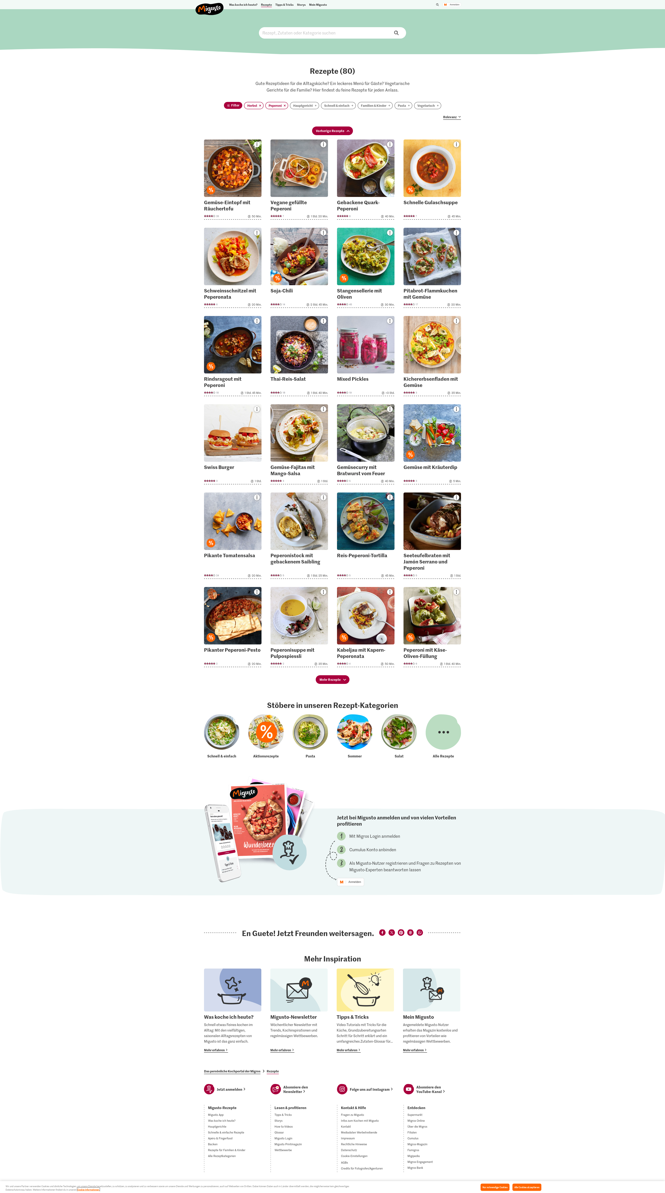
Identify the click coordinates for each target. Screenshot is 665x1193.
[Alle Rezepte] (443, 736)
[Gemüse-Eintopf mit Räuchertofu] (232, 180)
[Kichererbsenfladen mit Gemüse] (432, 357)
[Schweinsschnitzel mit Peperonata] (232, 269)
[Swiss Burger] (232, 445)
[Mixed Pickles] (365, 357)
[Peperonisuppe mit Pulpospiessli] (299, 628)
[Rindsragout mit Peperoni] (232, 357)
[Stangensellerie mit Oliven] (365, 269)
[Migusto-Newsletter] (299, 1011)
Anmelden (454, 4)
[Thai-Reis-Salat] (299, 357)
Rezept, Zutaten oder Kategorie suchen (332, 33)
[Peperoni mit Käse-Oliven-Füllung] (432, 628)
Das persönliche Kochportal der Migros (232, 1071)
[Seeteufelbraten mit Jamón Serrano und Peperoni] (432, 536)
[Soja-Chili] (299, 269)
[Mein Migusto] (431, 1011)
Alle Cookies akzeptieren (526, 1187)
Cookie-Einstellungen (354, 1156)
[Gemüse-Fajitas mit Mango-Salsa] (299, 445)
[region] (332, 1187)
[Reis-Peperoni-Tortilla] (365, 536)
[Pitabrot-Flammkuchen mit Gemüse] (432, 269)
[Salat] (399, 736)
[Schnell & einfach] (221, 736)
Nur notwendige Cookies (495, 1187)
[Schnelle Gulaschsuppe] (432, 180)
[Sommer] (354, 736)
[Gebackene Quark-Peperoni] (365, 180)
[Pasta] (310, 736)
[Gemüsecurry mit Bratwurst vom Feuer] (365, 445)
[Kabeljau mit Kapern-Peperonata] (365, 628)
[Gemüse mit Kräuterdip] (432, 445)
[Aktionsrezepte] (266, 736)
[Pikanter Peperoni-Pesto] (232, 628)
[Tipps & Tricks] (365, 1011)
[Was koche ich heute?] (232, 1011)
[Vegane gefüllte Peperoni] (299, 180)
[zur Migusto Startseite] (210, 6)
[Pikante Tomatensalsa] (232, 536)
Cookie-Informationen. (88, 1189)
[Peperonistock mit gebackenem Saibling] (299, 536)
